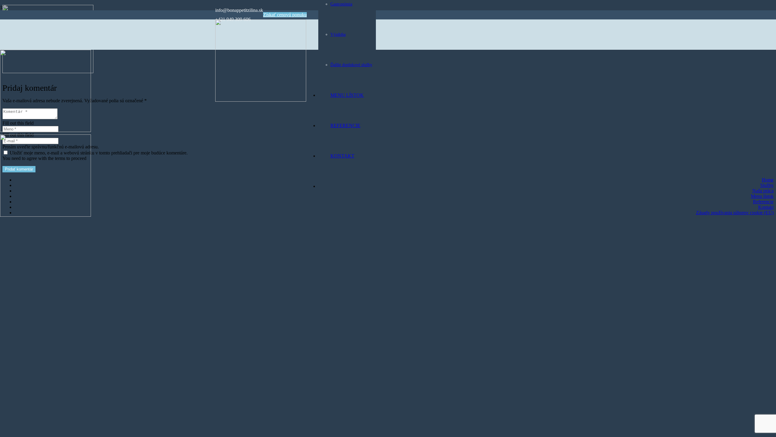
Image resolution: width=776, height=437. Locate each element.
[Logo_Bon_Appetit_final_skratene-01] (45, 130)
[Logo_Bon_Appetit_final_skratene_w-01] (260, 100)
